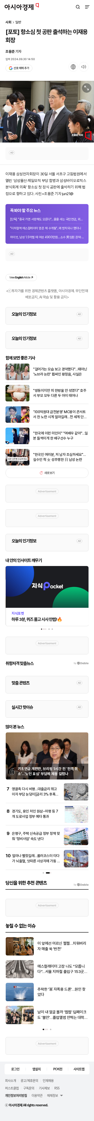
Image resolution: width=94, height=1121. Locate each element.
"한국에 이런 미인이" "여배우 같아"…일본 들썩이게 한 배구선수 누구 (60, 435)
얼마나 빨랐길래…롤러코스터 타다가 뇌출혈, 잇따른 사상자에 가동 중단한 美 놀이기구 (36, 861)
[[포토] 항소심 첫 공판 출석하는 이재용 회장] (47, 112)
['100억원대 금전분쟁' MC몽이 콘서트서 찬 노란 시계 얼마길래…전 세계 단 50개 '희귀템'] (17, 421)
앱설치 (36, 1069)
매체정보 (52, 1095)
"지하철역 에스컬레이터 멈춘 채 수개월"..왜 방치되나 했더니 (45, 228)
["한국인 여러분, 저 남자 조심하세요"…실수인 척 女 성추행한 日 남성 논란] (17, 464)
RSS (56, 1088)
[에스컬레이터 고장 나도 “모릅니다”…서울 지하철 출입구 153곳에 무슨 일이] (20, 977)
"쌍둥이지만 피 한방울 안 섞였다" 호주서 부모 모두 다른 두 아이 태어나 (59, 393)
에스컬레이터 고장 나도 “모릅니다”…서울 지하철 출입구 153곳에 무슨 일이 (62, 969)
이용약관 (36, 1095)
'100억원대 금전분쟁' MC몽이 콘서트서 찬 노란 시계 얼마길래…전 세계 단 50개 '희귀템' (59, 415)
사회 (8, 22)
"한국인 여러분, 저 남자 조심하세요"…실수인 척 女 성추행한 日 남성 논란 (59, 457)
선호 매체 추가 (21, 68)
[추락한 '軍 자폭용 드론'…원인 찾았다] (20, 1000)
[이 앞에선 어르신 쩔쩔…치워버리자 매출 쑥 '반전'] (20, 954)
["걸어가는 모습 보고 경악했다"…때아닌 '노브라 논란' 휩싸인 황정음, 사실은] (17, 379)
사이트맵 (78, 1069)
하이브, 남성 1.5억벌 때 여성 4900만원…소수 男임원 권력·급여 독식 (47, 237)
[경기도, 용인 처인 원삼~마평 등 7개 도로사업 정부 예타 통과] (76, 822)
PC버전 (57, 1069)
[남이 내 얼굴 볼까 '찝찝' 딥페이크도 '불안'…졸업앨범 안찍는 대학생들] (20, 1023)
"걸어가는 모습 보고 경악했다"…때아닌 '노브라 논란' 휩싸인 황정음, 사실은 (60, 371)
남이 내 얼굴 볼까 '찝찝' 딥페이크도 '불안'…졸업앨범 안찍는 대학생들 (62, 1015)
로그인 (15, 1069)
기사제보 (44, 1088)
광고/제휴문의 (29, 1080)
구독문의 (28, 1088)
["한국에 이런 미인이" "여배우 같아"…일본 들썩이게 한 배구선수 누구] (17, 443)
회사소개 (10, 1080)
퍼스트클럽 (12, 1088)
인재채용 (48, 1080)
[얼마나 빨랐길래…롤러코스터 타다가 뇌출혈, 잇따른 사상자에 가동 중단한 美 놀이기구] (76, 866)
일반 (18, 22)
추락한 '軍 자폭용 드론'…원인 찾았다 (61, 992)
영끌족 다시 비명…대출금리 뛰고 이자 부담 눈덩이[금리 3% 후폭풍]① (34, 794)
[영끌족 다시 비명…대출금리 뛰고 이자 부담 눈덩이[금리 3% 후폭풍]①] (76, 799)
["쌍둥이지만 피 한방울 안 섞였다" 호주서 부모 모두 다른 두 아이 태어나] (17, 400)
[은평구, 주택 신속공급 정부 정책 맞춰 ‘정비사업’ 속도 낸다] (76, 844)
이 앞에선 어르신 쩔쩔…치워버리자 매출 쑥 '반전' (61, 946)
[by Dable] (81, 884)
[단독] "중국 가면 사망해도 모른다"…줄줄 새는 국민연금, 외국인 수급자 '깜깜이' (47, 219)
